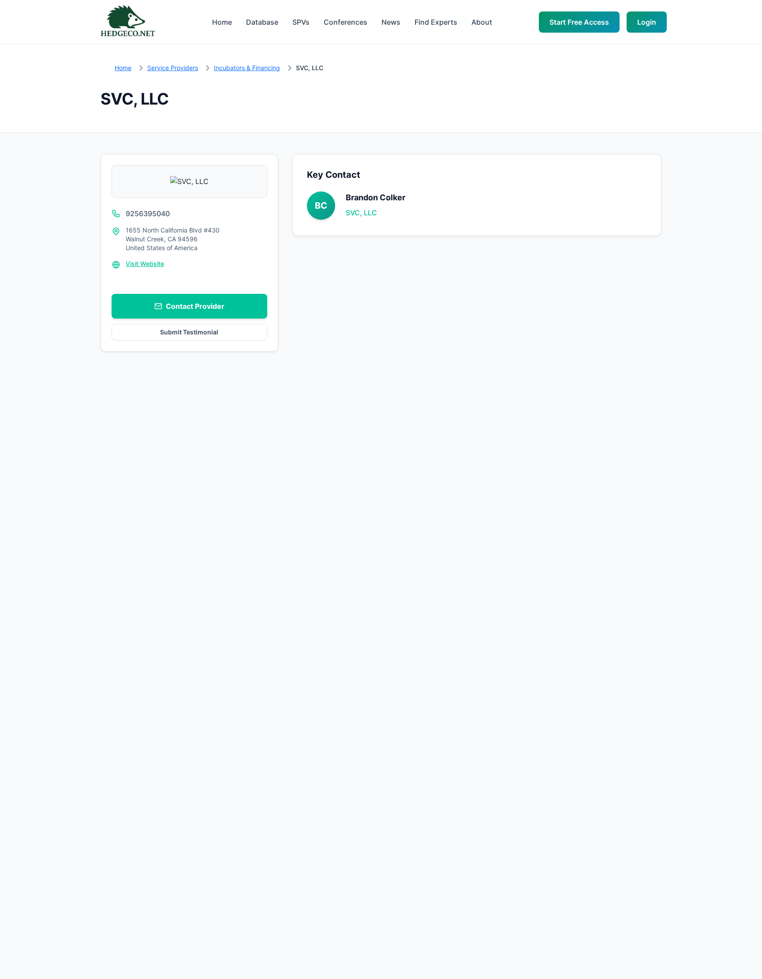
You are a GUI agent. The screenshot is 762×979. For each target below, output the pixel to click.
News (390, 22)
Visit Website (145, 263)
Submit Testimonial (189, 332)
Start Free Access (579, 22)
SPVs (301, 22)
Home (222, 22)
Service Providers (172, 67)
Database (262, 22)
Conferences (345, 22)
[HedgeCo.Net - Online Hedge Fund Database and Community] (127, 22)
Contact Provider (195, 306)
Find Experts (436, 22)
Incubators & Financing (247, 67)
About (481, 22)
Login (646, 22)
